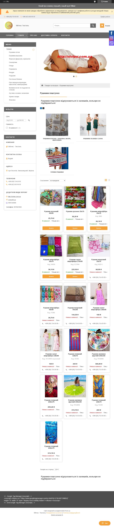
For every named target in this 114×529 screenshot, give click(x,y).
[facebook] (41, 108)
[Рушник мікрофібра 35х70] (51, 245)
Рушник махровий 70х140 (75, 308)
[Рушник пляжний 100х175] (51, 386)
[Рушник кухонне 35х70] (75, 197)
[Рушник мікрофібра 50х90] (51, 294)
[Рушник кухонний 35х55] (51, 197)
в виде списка (109, 180)
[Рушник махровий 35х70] (99, 245)
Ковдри (11, 72)
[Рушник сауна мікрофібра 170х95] (75, 245)
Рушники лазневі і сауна (93, 138)
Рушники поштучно (15, 55)
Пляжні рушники (57, 172)
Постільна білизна (15, 79)
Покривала (13, 69)
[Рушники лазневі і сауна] (93, 125)
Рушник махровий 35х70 (98, 260)
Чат (106, 523)
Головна (9, 35)
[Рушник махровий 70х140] (75, 294)
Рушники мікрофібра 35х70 (98, 212)
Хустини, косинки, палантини (19, 93)
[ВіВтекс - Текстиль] (8, 29)
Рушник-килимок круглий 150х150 (99, 355)
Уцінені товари (14, 96)
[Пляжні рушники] (57, 158)
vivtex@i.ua (12, 200)
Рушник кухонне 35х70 (75, 211)
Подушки (12, 76)
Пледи (11, 66)
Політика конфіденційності (71, 513)
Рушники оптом (14, 52)
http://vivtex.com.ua (14, 196)
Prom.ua (67, 511)
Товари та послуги (51, 85)
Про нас (33, 35)
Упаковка (12, 100)
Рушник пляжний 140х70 (75, 355)
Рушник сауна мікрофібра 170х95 (74, 260)
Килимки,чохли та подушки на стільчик (19, 89)
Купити (51, 228)
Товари (20, 35)
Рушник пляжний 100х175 (51, 401)
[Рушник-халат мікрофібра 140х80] (99, 294)
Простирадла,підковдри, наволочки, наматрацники (18, 83)
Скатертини (13, 62)
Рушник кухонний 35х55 (51, 212)
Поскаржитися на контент (54, 513)
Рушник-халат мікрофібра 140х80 (98, 308)
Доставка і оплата (49, 35)
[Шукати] (93, 25)
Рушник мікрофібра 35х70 (51, 260)
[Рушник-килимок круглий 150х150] (99, 340)
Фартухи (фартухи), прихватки (19, 59)
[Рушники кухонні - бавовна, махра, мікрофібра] (57, 125)
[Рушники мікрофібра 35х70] (99, 197)
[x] (43, 108)
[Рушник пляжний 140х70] (75, 340)
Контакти (65, 35)
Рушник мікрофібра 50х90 (51, 308)
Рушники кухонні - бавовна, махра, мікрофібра (57, 139)
